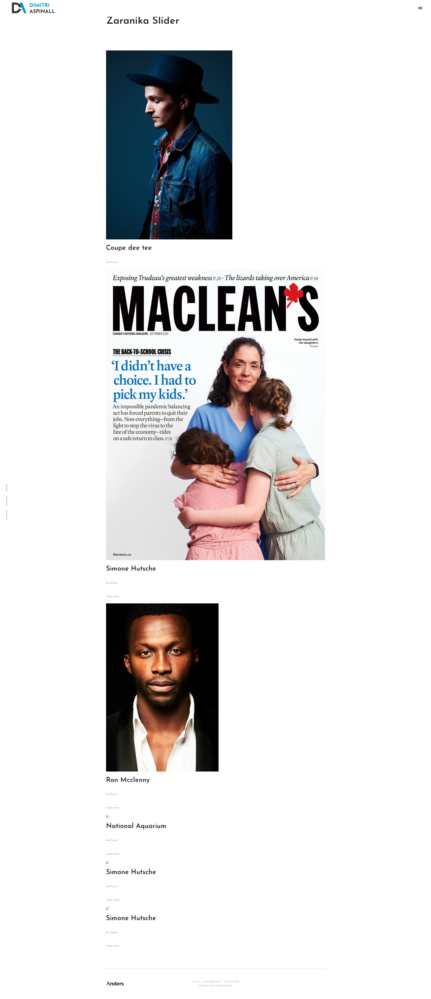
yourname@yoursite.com (212, 982)
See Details (112, 583)
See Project (112, 262)
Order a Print (113, 596)
